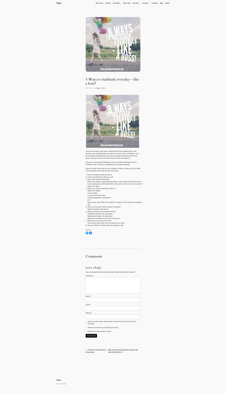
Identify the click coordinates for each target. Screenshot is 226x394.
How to (104, 88)
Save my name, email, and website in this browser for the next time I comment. (112, 323)
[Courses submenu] (148, 3)
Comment (90, 276)
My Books (116, 3)
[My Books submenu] (120, 3)
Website (88, 313)
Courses (145, 3)
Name (88, 296)
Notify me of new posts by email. (99, 331)
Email (88, 304)
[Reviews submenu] (139, 3)
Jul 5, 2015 (89, 88)
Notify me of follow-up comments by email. (103, 327)
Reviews (136, 3)
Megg (58, 3)
